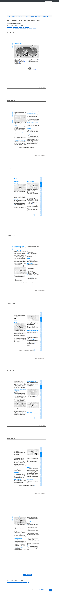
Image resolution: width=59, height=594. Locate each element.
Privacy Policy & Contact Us (40, 589)
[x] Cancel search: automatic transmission (14, 23)
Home (9, 16)
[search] (22, 25)
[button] (50, 590)
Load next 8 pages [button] (27, 574)
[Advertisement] (29, 8)
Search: (8, 25)
